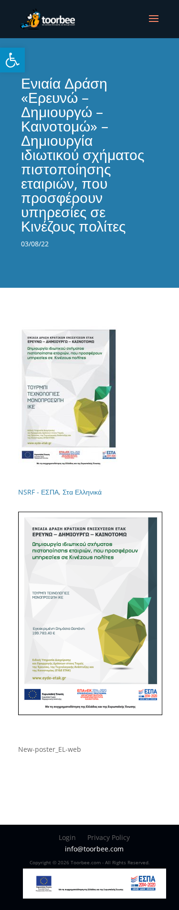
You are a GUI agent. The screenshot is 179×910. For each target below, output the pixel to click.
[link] (12, 60)
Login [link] (67, 837)
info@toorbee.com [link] (94, 848)
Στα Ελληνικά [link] (82, 491)
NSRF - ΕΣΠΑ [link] (38, 491)
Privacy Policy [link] (108, 837)
